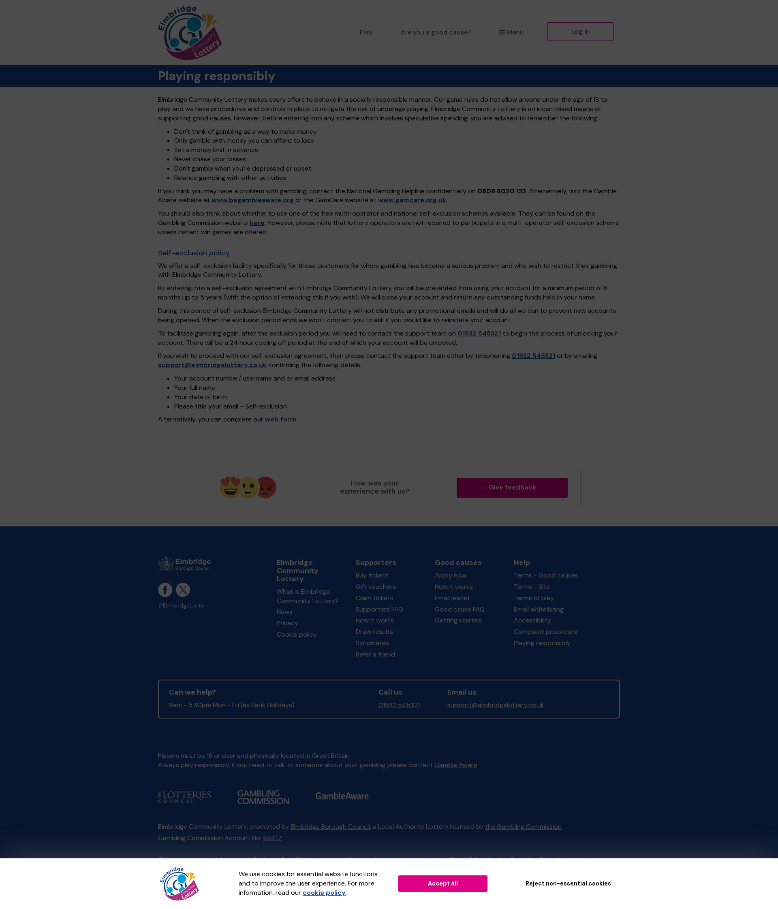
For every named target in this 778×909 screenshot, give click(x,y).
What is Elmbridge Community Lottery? (308, 596)
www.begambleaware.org (253, 200)
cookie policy (324, 892)
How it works (375, 620)
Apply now (450, 575)
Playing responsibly (542, 643)
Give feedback (512, 487)
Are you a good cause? (436, 32)
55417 (272, 838)
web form (281, 419)
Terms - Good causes (546, 575)
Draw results (374, 631)
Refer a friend (375, 654)
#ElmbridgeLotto (181, 605)
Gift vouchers (376, 586)
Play (366, 32)
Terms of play (534, 598)
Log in (580, 31)
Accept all (443, 883)
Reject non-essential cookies (568, 883)
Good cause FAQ (460, 609)
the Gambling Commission (523, 826)
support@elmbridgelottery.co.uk (212, 365)
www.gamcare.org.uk (412, 200)
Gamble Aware (455, 765)
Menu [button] (515, 32)
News (285, 611)
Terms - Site (532, 586)
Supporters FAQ (379, 609)
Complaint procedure (545, 631)
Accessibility (532, 620)
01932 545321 (479, 333)
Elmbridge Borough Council (330, 826)
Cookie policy (297, 634)
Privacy (287, 623)
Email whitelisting (539, 609)
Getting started (458, 620)
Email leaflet (452, 598)
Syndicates (372, 643)
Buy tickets (372, 575)
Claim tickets (374, 598)
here (257, 222)
